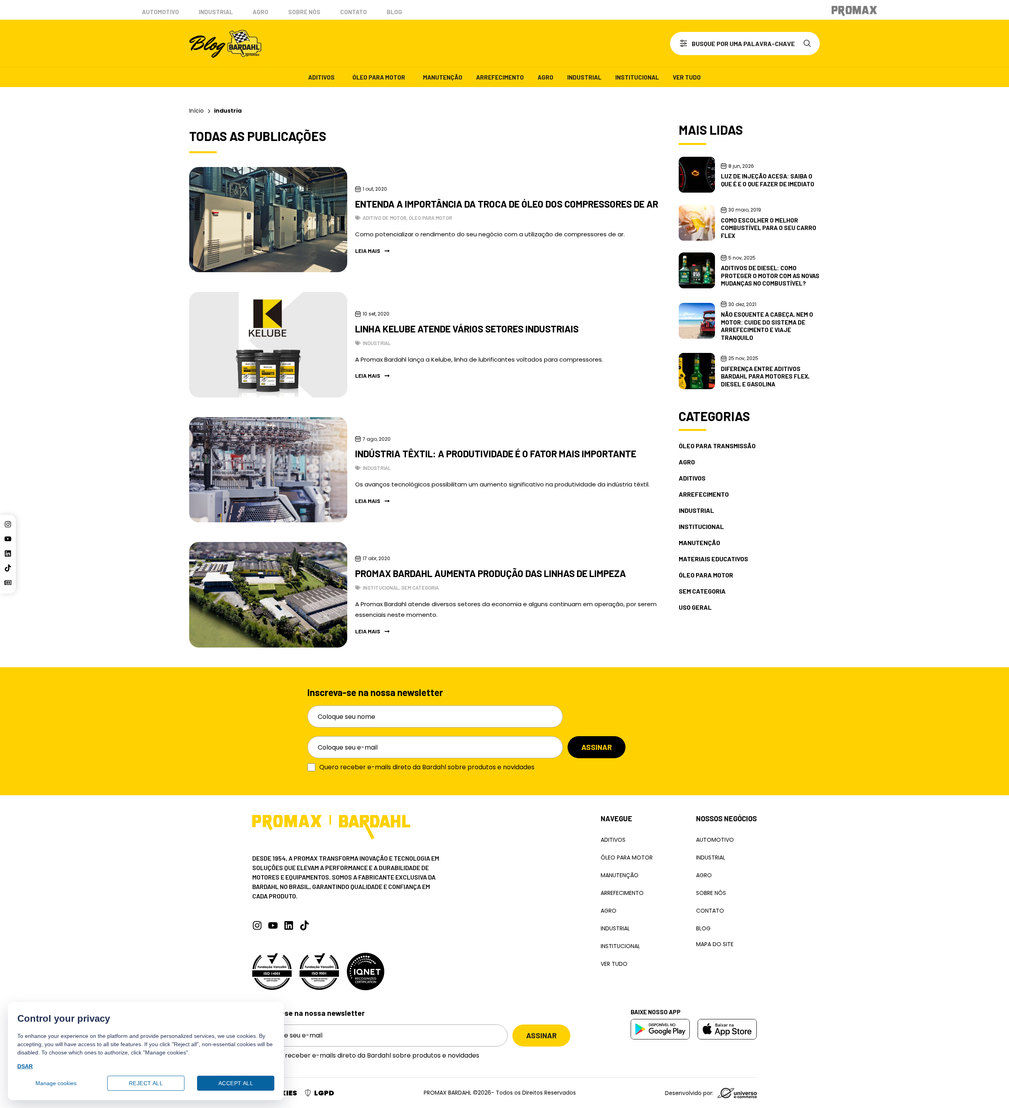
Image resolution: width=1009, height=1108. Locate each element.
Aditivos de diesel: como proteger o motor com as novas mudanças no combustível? (770, 275)
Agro (260, 11)
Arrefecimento (500, 77)
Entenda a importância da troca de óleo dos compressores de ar (506, 204)
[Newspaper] (7, 582)
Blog (394, 11)
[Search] (809, 43)
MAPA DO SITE (714, 944)
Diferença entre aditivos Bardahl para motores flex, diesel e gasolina (765, 376)
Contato (353, 11)
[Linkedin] (7, 553)
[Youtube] (7, 538)
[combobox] (734, 43)
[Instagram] (7, 524)
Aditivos (321, 77)
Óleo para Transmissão (717, 446)
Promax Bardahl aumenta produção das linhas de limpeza (490, 573)
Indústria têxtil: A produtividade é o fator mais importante (495, 453)
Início (196, 111)
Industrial (216, 11)
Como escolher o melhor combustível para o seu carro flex (768, 228)
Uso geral (695, 607)
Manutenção (442, 77)
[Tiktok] (7, 568)
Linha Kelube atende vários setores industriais (467, 328)
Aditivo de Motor (384, 218)
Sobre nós (304, 11)
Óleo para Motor (378, 77)
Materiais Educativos (713, 559)
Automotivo (160, 11)
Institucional (637, 77)
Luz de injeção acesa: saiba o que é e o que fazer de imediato (767, 180)
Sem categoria (420, 588)
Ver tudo (687, 77)
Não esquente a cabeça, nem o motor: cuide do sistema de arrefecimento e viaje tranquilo (767, 326)
